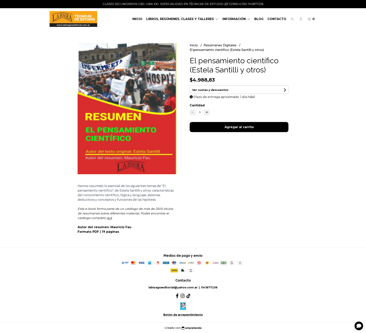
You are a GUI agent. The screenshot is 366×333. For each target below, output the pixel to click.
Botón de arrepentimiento (183, 314)
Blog (259, 19)
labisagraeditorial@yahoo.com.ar (173, 287)
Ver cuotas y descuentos (210, 90)
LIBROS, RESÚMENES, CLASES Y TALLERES (180, 19)
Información (234, 19)
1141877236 (209, 287)
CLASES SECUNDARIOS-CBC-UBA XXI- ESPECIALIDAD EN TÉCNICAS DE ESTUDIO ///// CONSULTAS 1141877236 (183, 4)
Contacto (276, 19)
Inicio (137, 19)
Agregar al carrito (239, 127)
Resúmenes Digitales (220, 45)
